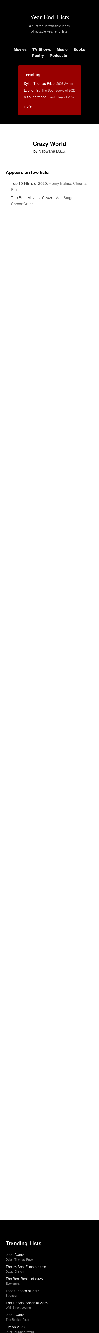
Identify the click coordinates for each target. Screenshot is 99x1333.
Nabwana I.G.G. (52, 151)
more (28, 106)
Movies (20, 49)
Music (62, 49)
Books (79, 49)
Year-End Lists (49, 16)
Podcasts (58, 55)
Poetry (38, 55)
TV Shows (41, 49)
